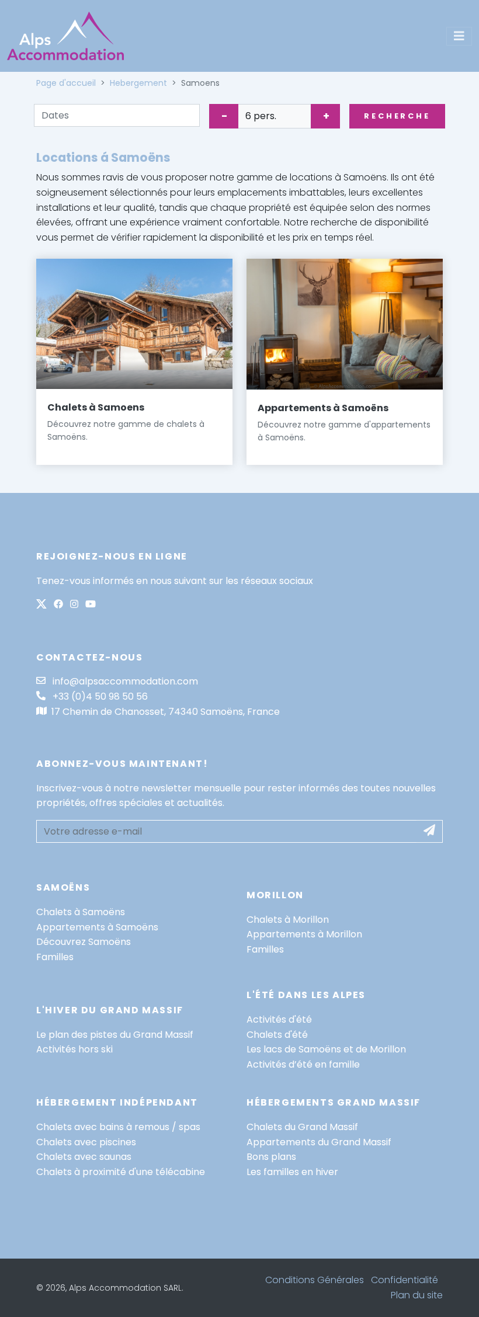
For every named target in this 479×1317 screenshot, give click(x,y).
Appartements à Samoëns (323, 408)
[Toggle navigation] (459, 36)
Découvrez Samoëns (83, 941)
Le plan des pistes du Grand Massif (114, 1034)
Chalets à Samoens (95, 407)
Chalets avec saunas (83, 1156)
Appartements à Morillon (304, 934)
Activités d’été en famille (303, 1064)
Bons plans (271, 1156)
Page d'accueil (66, 83)
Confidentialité (404, 1280)
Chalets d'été (277, 1034)
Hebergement (138, 83)
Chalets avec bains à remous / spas (118, 1127)
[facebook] (58, 604)
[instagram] (74, 604)
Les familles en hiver (292, 1172)
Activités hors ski (74, 1049)
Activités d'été (279, 1019)
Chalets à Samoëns (80, 912)
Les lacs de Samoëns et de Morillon (326, 1049)
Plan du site (417, 1295)
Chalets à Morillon (288, 919)
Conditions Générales (314, 1280)
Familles (55, 957)
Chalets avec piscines (86, 1142)
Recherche (397, 116)
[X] (41, 604)
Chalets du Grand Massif (302, 1127)
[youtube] (90, 604)
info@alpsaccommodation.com (124, 681)
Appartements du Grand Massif (319, 1142)
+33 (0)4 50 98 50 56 (99, 696)
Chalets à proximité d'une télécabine (120, 1172)
